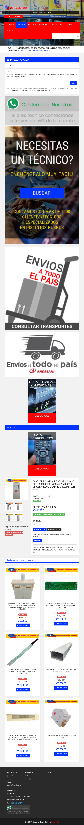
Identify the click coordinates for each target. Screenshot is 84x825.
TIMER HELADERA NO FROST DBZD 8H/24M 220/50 (61, 736)
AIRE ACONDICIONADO (53, 48)
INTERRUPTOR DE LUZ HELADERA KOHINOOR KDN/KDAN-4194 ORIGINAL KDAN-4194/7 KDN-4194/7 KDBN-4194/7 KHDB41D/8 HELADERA (23, 606)
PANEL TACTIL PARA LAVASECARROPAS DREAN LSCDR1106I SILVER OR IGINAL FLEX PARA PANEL (23, 671)
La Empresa (11, 25)
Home (9, 48)
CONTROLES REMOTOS (21, 48)
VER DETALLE (22, 614)
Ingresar (35, 12)
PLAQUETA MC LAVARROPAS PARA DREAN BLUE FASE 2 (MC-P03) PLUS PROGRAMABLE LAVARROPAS (61, 605)
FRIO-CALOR (13, 50)
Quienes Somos (11, 776)
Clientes (9, 782)
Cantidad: (37, 521)
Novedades (32, 25)
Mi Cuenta (28, 776)
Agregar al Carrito (39, 529)
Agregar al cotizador (54, 529)
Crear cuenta (42, 12)
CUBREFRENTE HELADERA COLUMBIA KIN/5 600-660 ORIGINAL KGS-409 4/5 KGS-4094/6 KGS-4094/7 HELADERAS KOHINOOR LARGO (22, 737)
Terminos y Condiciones (14, 785)
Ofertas (54, 25)
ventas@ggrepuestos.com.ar (15, 799)
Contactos (9, 31)
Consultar (37, 540)
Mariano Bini (55, 822)
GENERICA (66, 48)
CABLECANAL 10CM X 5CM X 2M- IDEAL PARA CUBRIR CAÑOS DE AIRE (61, 670)
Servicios (9, 779)
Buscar (74, 83)
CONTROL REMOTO (37, 48)
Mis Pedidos (28, 779)
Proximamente (44, 25)
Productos (21, 25)
